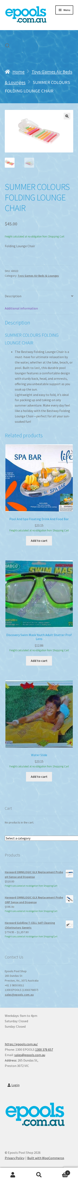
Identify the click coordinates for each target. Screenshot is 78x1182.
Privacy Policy (14, 1158)
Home (18, 72)
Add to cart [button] (39, 540)
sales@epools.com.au (19, 994)
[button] (67, 116)
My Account (13, 1175)
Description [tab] (13, 296)
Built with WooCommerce (45, 1158)
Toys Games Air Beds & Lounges (38, 276)
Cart (60, 1171)
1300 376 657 (44, 1049)
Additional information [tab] (21, 308)
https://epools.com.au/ (21, 1044)
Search (39, 1175)
